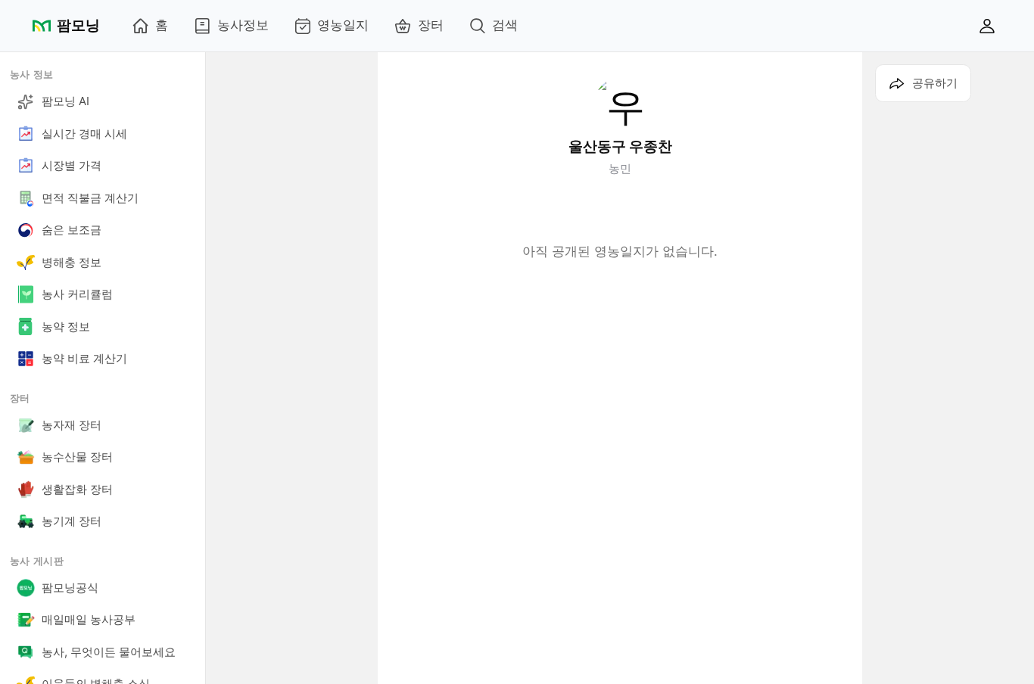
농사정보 (243, 25)
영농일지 (343, 25)
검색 (505, 25)
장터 (431, 25)
